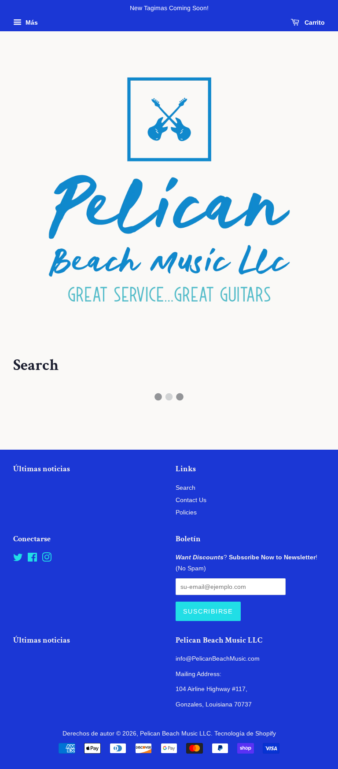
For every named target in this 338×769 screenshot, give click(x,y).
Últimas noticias (41, 469)
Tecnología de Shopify (245, 733)
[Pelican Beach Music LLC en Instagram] (46, 558)
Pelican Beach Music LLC (175, 733)
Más (31, 22)
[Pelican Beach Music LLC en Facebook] (32, 558)
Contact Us (191, 499)
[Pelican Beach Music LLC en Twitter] (18, 558)
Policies (186, 512)
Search (185, 487)
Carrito (314, 22)
